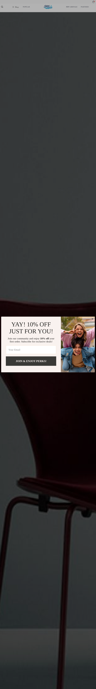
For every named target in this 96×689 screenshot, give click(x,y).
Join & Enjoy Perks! (31, 361)
